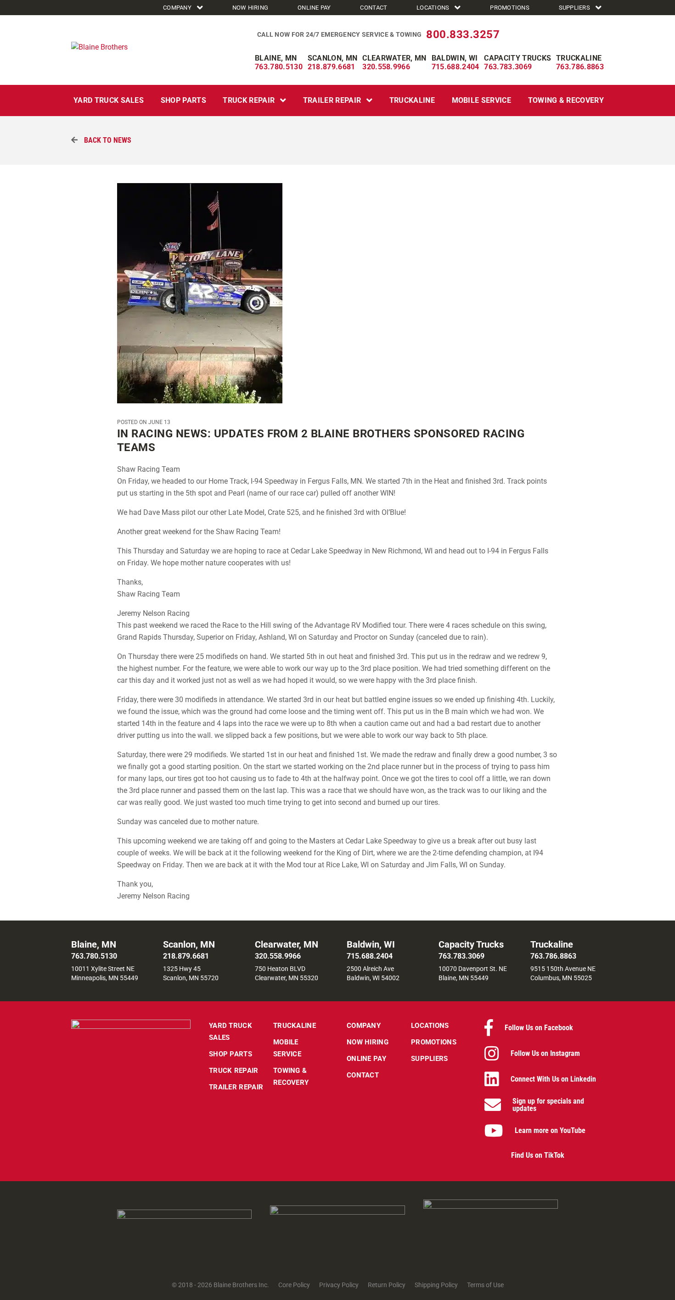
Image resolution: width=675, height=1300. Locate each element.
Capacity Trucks (517, 58)
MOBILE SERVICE (481, 100)
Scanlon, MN (333, 58)
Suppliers (574, 8)
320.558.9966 (386, 66)
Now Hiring (250, 8)
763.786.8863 (580, 66)
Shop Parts (183, 100)
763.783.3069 (508, 66)
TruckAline (412, 100)
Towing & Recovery (566, 100)
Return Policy (386, 1285)
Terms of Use (485, 1285)
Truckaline (579, 58)
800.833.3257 (463, 34)
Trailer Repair (332, 100)
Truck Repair (249, 100)
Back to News (106, 140)
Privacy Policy (339, 1285)
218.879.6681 (331, 66)
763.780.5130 (279, 66)
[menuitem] (184, 8)
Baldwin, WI (455, 58)
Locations (432, 8)
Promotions (509, 8)
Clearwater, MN (394, 58)
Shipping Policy (436, 1285)
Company (177, 8)
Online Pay (314, 8)
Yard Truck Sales (108, 100)
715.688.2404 (455, 66)
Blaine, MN (276, 58)
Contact (373, 8)
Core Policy (294, 1285)
